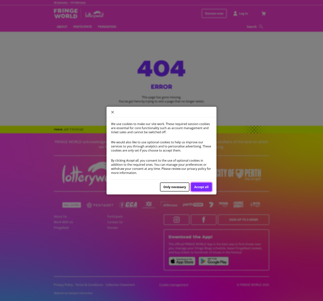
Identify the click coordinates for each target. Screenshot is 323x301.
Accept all (201, 187)
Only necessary (174, 187)
